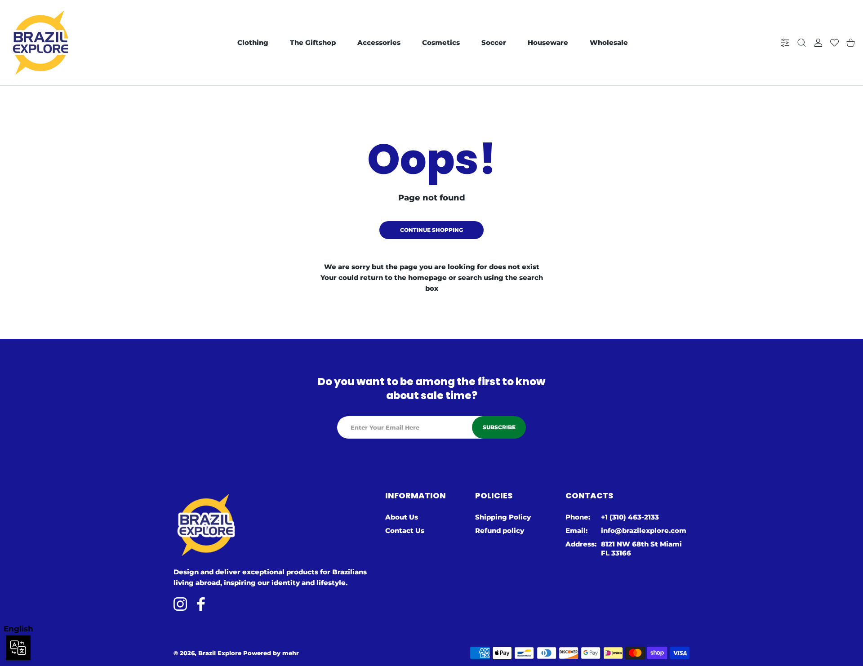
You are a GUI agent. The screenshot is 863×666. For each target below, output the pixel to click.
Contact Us (404, 530)
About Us (401, 517)
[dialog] (801, 43)
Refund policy (499, 530)
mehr (290, 653)
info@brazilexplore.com (643, 530)
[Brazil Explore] (40, 42)
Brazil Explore (219, 653)
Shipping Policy (503, 517)
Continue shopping (431, 229)
